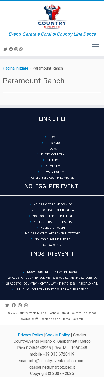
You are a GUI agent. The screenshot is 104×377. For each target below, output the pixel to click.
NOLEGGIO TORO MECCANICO (52, 204)
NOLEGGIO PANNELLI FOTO (52, 239)
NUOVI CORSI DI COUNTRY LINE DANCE (52, 272)
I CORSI (53, 148)
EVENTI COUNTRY (52, 154)
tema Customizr (73, 319)
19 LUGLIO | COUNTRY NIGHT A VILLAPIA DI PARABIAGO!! (52, 289)
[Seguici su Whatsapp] (21, 49)
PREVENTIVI (53, 166)
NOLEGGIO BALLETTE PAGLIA (53, 222)
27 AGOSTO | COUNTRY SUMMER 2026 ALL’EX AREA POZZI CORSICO (52, 277)
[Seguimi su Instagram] (16, 49)
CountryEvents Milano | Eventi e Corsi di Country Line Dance (57, 313)
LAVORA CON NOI (52, 245)
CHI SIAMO (53, 143)
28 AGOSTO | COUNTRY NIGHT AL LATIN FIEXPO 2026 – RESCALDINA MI (52, 283)
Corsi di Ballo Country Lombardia (52, 177)
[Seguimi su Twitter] (6, 49)
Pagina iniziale (15, 68)
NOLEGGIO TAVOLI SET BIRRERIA (52, 210)
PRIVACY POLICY (53, 172)
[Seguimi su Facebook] (11, 49)
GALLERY (53, 160)
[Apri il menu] (95, 47)
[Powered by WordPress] (37, 318)
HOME (53, 137)
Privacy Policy (31, 335)
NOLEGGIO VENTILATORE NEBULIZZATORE (52, 233)
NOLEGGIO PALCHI (53, 227)
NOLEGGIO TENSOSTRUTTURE (53, 216)
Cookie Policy (58, 335)
